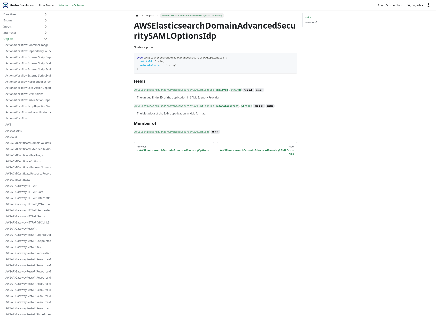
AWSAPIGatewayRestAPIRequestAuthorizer (27, 253)
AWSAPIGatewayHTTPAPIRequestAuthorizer (27, 210)
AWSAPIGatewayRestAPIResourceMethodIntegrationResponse (27, 271)
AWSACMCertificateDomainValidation (27, 143)
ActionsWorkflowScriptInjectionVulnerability (27, 106)
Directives (9, 14)
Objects (8, 39)
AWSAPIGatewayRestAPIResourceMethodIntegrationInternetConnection (27, 259)
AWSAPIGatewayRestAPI (20, 228)
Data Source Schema (71, 5)
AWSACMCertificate (17, 179)
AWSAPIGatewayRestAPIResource (27, 308)
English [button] (416, 5)
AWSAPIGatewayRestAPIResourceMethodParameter (27, 290)
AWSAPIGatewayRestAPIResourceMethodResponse (27, 296)
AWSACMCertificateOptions (23, 161)
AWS (8, 124)
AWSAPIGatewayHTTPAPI (21, 186)
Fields (308, 17)
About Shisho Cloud (390, 5)
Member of (311, 22)
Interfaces (10, 33)
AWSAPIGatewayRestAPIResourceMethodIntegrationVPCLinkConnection (27, 284)
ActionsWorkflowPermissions (24, 94)
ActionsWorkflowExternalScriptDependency (27, 57)
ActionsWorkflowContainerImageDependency (27, 45)
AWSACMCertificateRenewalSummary (27, 167)
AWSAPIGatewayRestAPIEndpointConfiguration (27, 241)
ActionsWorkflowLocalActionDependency (27, 88)
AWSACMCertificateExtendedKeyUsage (27, 149)
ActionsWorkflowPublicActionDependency (27, 100)
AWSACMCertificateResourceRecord (27, 173)
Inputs (7, 26)
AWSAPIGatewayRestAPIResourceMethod (27, 302)
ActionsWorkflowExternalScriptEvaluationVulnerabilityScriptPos (27, 69)
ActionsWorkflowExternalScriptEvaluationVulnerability (27, 75)
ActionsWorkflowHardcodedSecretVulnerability (27, 82)
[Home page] (137, 15)
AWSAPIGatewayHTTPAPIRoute (25, 216)
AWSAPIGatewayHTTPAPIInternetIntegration (27, 198)
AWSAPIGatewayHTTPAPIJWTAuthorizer (27, 204)
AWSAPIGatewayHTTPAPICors (24, 192)
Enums (7, 20)
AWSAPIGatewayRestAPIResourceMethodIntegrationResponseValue (27, 265)
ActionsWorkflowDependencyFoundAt (27, 51)
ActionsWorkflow (16, 118)
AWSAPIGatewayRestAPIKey (23, 247)
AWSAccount (13, 130)
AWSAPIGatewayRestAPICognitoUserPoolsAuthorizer (27, 235)
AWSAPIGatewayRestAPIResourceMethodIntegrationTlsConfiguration (27, 277)
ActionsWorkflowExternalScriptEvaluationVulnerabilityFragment (27, 63)
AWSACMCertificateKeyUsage (24, 155)
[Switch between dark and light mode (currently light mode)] (428, 5)
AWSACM (11, 137)
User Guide (46, 5)
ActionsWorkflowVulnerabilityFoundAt (27, 112)
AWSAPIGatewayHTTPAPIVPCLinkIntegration (27, 222)
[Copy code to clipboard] (293, 57)
